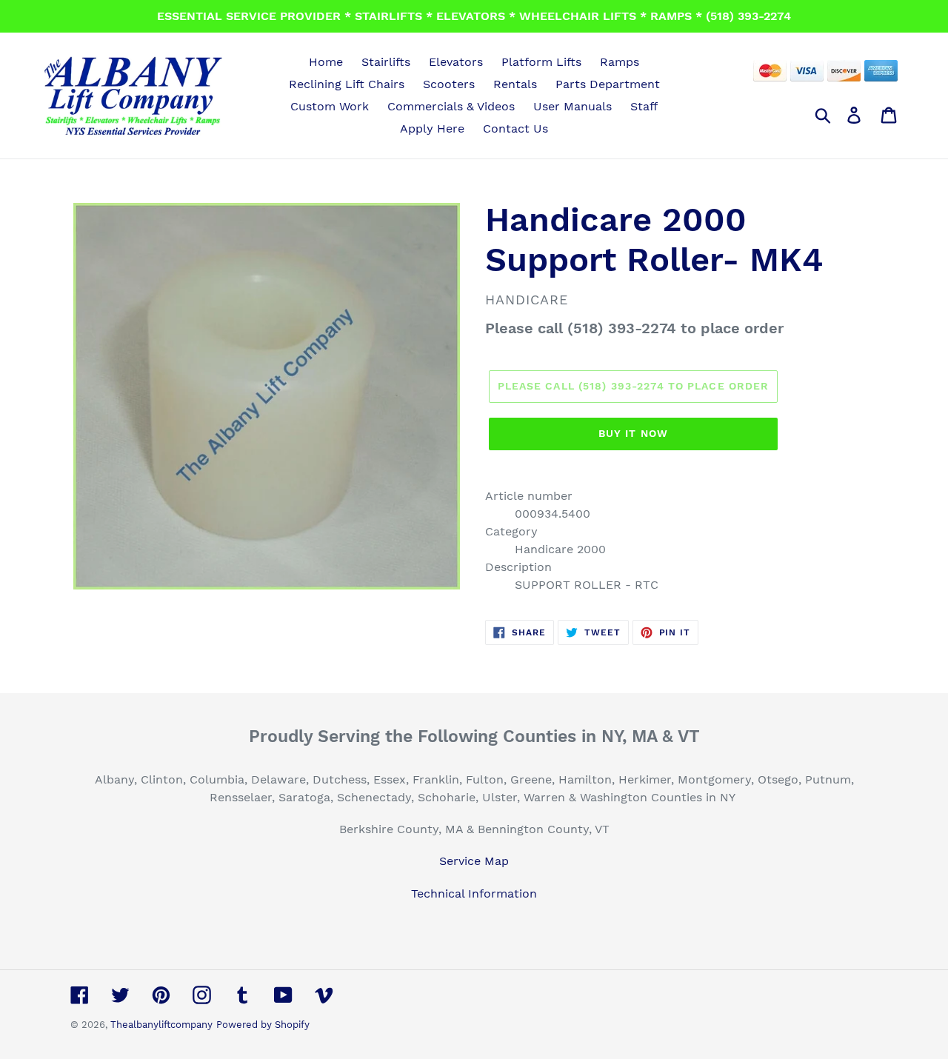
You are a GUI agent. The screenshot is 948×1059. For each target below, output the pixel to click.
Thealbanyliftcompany (161, 1024)
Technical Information (474, 893)
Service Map (474, 861)
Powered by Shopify (263, 1024)
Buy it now (633, 433)
